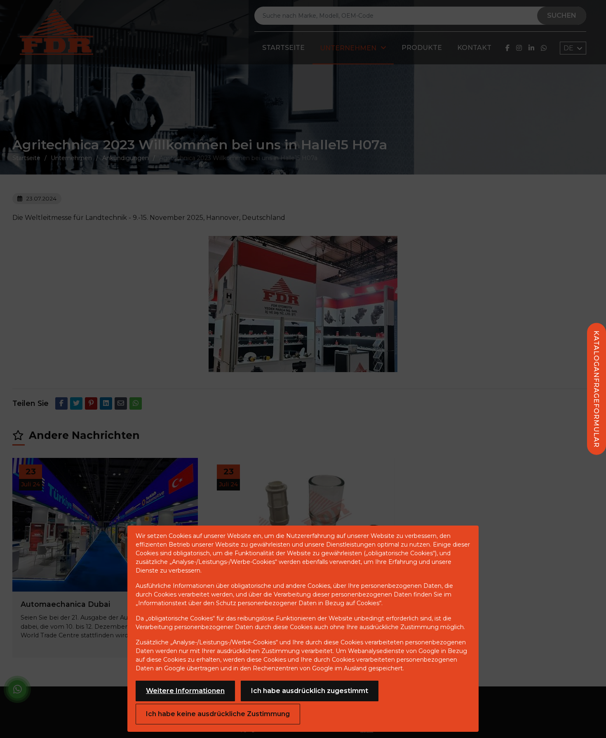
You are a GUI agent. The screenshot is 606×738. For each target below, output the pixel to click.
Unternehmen (348, 48)
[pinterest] (91, 403)
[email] (121, 403)
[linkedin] (531, 48)
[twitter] (76, 403)
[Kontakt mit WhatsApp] (17, 691)
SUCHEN (561, 15)
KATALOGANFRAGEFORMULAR (596, 389)
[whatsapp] (544, 48)
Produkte (422, 48)
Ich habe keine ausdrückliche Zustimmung (218, 714)
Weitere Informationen (185, 691)
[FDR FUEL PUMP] (56, 32)
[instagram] (519, 48)
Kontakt (474, 48)
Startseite (283, 48)
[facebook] (507, 48)
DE (569, 48)
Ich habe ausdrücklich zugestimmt (309, 691)
